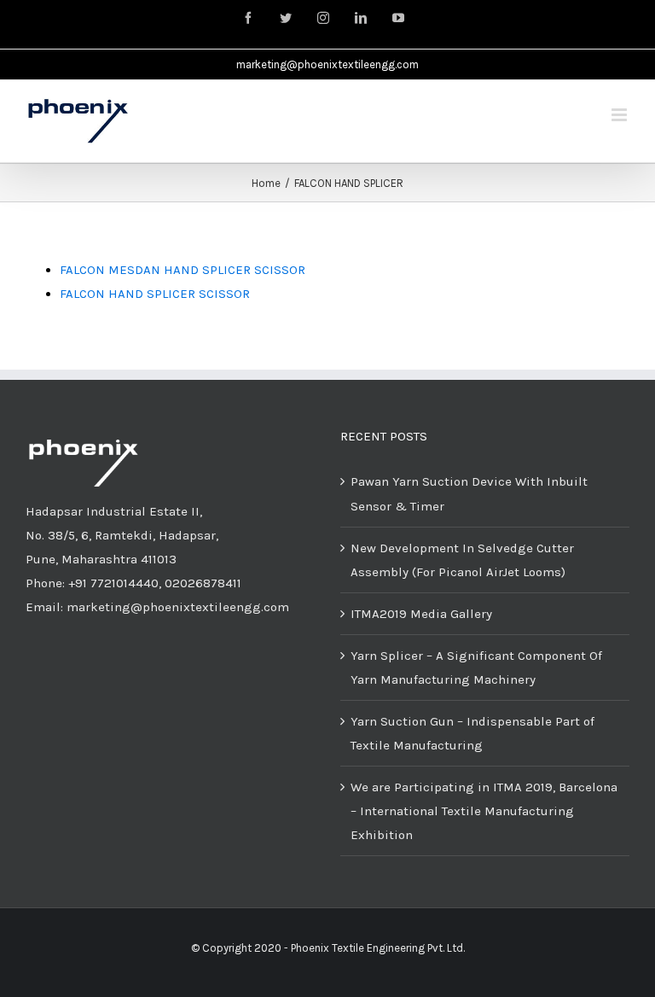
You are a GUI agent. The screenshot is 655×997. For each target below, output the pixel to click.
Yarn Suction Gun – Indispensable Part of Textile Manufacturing (472, 733)
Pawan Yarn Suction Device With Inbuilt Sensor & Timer (469, 493)
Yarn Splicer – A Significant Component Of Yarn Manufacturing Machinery (476, 667)
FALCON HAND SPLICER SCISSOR (155, 293)
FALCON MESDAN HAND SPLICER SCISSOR (182, 269)
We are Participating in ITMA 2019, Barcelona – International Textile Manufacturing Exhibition (484, 810)
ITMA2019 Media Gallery (421, 613)
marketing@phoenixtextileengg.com (327, 64)
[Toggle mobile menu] (620, 115)
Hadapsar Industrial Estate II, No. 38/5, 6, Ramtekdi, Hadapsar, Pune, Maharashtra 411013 (122, 535)
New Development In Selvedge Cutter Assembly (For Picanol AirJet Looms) (462, 560)
